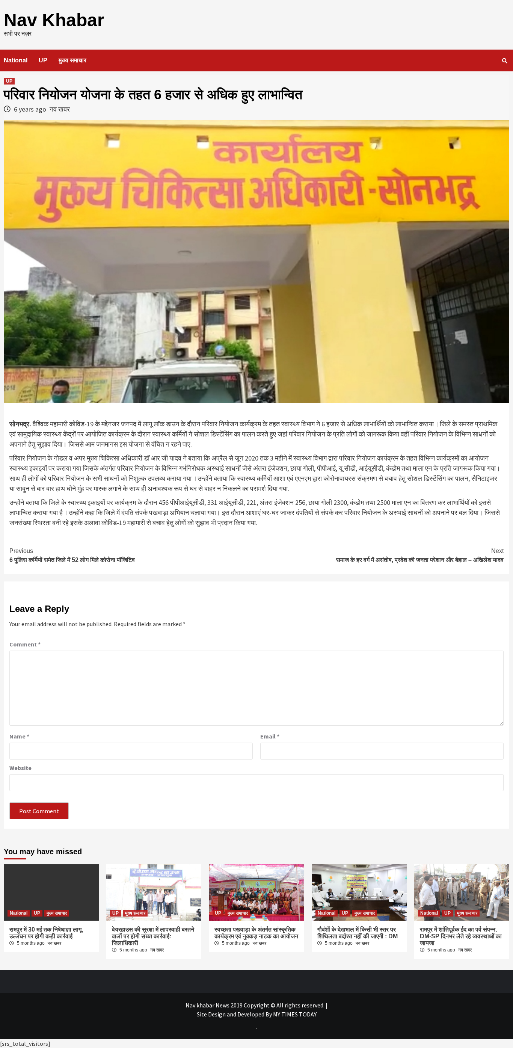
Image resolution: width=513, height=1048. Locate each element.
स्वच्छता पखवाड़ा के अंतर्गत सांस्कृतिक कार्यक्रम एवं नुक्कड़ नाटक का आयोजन (256, 932)
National (15, 60)
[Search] (504, 61)
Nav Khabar (54, 20)
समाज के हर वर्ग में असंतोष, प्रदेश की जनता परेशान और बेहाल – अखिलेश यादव (420, 555)
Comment (25, 644)
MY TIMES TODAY (295, 1014)
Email (269, 736)
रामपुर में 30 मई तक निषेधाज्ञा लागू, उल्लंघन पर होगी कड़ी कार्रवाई (46, 932)
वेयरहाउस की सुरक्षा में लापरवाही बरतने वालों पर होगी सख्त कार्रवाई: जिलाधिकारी (153, 936)
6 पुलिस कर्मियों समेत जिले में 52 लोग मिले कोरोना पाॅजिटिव (72, 555)
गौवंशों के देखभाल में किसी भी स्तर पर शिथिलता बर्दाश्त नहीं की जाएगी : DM (357, 932)
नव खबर (60, 109)
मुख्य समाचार (72, 60)
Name (19, 736)
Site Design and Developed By (235, 1014)
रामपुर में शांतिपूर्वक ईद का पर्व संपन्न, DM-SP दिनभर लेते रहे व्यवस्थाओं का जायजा (461, 936)
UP (43, 60)
